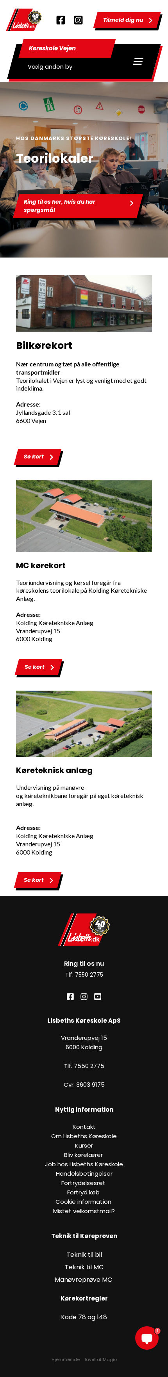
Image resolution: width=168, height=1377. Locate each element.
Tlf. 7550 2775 (84, 1066)
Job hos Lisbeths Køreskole (84, 1164)
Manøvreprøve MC (84, 1279)
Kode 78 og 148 (84, 1317)
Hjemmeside (66, 1359)
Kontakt (84, 1127)
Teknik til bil (84, 1254)
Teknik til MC (84, 1267)
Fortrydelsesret (84, 1183)
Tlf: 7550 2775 (84, 975)
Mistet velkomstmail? (84, 1211)
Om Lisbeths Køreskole (84, 1136)
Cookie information (84, 1202)
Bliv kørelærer (84, 1155)
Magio (110, 1359)
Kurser (84, 1145)
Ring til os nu (84, 963)
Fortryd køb (84, 1192)
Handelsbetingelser (84, 1173)
